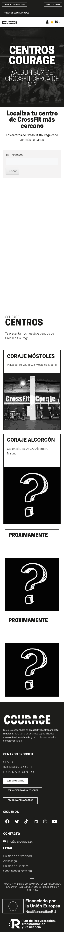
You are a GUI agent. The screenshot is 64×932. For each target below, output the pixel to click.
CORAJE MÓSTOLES (31, 356)
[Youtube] (54, 821)
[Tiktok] (26, 821)
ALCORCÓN (31, 440)
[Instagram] (45, 821)
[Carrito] (42, 22)
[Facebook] (7, 821)
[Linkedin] (35, 821)
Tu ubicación (14, 155)
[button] (37, 22)
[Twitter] (17, 821)
